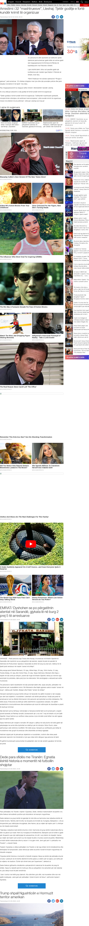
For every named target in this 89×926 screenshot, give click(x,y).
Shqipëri (11, 2)
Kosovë (18, 2)
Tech (60, 5)
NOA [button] (72, 2)
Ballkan (34, 2)
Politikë (13, 5)
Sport (64, 5)
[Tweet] (57, 18)
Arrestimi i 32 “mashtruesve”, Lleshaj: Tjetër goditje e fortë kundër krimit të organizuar (42, 10)
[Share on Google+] (57, 621)
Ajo (55, 5)
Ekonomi (34, 5)
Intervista (23, 5)
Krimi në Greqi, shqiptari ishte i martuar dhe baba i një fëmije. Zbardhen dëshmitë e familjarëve (10, 125)
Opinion (18, 5)
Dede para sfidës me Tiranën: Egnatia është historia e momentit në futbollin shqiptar (27, 761)
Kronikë (29, 5)
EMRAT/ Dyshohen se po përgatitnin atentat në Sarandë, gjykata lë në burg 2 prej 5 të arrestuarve (31, 125)
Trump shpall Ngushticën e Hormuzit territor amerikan (26, 895)
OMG (71, 5)
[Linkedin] (61, 18)
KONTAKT (65, 2)
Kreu (9, 5)
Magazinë (50, 5)
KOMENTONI (33, 750)
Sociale (40, 5)
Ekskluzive (48, 2)
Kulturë (45, 5)
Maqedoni (26, 2)
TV (75, 5)
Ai (57, 5)
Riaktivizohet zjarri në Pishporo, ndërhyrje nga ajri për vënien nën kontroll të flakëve (76, 143)
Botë (40, 2)
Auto (68, 5)
